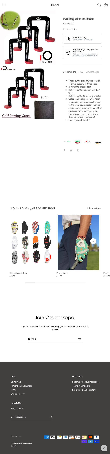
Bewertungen (92, 72)
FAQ (81, 72)
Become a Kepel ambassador (85, 382)
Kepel (55, 5)
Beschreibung (69, 72)
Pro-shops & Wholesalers (84, 390)
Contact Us (16, 382)
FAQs (13, 390)
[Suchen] (99, 5)
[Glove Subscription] (31, 242)
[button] (17, 241)
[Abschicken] (80, 338)
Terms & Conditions (81, 386)
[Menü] (5, 5)
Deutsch (14, 436)
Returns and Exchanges (21, 386)
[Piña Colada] (78, 242)
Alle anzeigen (94, 208)
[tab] (71, 71)
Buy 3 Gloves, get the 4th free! (32, 208)
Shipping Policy (18, 394)
